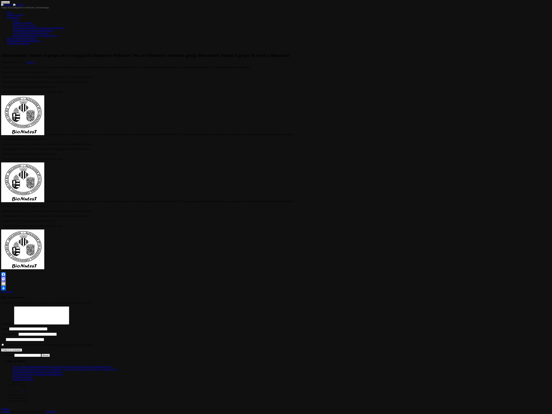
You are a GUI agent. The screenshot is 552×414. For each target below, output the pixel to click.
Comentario (7, 324)
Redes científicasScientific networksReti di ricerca (35, 35)
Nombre (5, 329)
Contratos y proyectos (22, 23)
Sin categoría (7, 292)
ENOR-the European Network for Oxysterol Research (37, 372)
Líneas (16, 20)
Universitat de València (23, 379)
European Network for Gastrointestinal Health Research (38, 374)
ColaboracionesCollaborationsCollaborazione (33, 30)
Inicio (9, 12)
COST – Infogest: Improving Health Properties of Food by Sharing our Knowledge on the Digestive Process (62, 366)
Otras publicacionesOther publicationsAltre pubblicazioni (39, 28)
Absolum (5, 411)
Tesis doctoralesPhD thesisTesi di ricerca (31, 33)
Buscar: (10, 355)
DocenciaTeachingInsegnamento (22, 38)
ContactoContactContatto (18, 43)
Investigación (13, 17)
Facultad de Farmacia (22, 377)
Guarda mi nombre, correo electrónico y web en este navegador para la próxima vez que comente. (49, 345)
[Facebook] (18, 5)
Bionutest (5, 2)
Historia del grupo (15, 15)
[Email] (276, 283)
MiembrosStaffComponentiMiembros (24, 41)
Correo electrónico (9, 334)
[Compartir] (276, 288)
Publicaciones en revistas (24, 25)
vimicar (29, 62)
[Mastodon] (276, 279)
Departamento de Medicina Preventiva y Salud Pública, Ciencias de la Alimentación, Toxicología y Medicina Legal (65, 369)
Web (3, 339)
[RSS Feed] (7, 5)
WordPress (51, 411)
